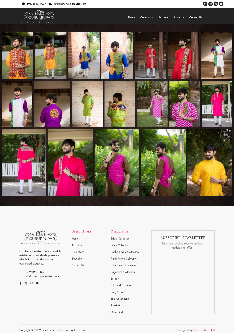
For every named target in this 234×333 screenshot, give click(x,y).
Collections (146, 17)
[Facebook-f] (20, 283)
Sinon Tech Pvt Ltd (204, 330)
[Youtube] (221, 4)
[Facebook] (210, 4)
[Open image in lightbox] (17, 55)
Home (131, 17)
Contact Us (195, 17)
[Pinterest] (216, 4)
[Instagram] (205, 4)
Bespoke (163, 17)
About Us (179, 17)
